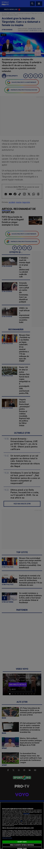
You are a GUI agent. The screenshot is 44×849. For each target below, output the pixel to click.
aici (21, 820)
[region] (22, 825)
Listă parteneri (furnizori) (7, 838)
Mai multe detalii (26, 813)
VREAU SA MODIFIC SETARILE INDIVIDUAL (22, 845)
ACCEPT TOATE (21, 842)
